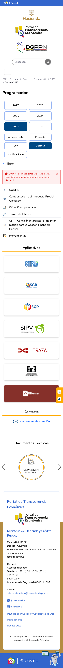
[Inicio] (31, 32)
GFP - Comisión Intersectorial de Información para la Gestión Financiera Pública (33, 225)
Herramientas (17, 235)
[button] (59, 467)
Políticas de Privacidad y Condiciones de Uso (30, 614)
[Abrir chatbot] (51, 658)
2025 (16, 116)
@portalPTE (16, 606)
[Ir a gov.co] (10, 3)
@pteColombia (17, 600)
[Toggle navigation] (7, 72)
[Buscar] (48, 62)
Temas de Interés (20, 214)
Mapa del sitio (14, 619)
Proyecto (40, 137)
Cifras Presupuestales (22, 207)
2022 (40, 126)
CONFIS (14, 190)
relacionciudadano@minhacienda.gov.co (27, 593)
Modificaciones (15, 154)
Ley (16, 145)
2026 (40, 105)
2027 (16, 105)
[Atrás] (4, 164)
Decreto (40, 145)
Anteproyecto (15, 137)
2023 (16, 126)
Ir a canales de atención (35, 421)
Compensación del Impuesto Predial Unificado (31, 198)
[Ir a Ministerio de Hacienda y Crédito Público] (31, 16)
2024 (40, 116)
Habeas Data (14, 625)
